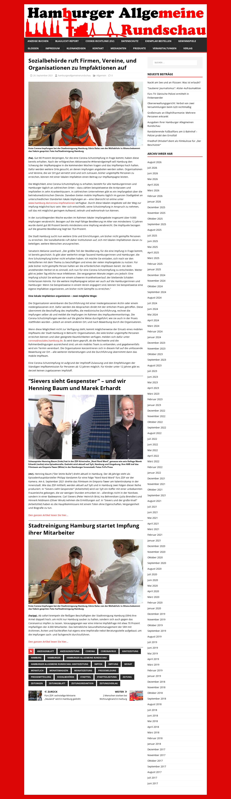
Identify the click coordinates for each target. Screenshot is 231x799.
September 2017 (156, 766)
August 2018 (154, 704)
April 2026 (153, 184)
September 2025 (156, 224)
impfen (98, 664)
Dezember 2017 (156, 749)
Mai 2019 (152, 653)
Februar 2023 (155, 399)
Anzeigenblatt (45, 651)
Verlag (187, 48)
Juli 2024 (152, 303)
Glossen (33, 48)
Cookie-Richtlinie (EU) (100, 41)
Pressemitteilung (41, 677)
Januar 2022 (154, 472)
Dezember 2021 (156, 478)
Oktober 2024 (155, 286)
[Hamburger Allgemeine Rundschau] (115, 35)
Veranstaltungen (164, 48)
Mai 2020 (152, 585)
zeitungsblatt (57, 683)
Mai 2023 (152, 382)
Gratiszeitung (130, 651)
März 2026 (153, 190)
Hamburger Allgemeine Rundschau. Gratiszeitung (59, 664)
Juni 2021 (152, 512)
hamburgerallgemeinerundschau (74, 75)
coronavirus (108, 651)
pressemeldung (107, 670)
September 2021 (156, 495)
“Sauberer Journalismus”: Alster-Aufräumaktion (174, 88)
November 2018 (156, 687)
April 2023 (153, 388)
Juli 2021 (152, 506)
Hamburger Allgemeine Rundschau (87, 657)
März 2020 (153, 597)
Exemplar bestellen (158, 41)
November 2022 (156, 416)
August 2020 (154, 568)
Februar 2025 (155, 263)
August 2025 (154, 229)
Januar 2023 (154, 405)
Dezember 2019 (156, 613)
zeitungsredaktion (82, 683)
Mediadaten (118, 48)
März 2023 (153, 393)
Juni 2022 (152, 444)
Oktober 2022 (155, 422)
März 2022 (153, 461)
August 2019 (154, 636)
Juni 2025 (152, 241)
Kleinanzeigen (76, 48)
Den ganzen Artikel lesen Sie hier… (48, 515)
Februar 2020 (155, 602)
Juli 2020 (152, 574)
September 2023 (156, 359)
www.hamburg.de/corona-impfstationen (51, 202)
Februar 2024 (155, 331)
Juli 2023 (152, 371)
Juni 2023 (152, 376)
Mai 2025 (152, 246)
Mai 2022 (152, 450)
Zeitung (127, 677)
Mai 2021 (152, 517)
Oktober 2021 (155, 489)
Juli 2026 (152, 167)
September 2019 (156, 630)
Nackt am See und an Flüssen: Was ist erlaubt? (173, 82)
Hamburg (36, 657)
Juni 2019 (152, 647)
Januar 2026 (154, 201)
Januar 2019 (154, 676)
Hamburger (54, 657)
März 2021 (153, 529)
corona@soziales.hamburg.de (45, 340)
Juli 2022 (152, 438)
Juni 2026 (152, 173)
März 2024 (153, 325)
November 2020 (156, 551)
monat (128, 664)
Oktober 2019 (155, 625)
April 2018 (153, 726)
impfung (113, 664)
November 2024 (156, 280)
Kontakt (98, 48)
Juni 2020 (152, 580)
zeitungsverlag (109, 683)
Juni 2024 (152, 309)
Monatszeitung (83, 670)
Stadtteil (85, 677)
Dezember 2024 (156, 275)
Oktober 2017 (155, 760)
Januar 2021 (154, 540)
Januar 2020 (154, 608)
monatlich (37, 670)
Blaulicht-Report (67, 41)
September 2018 (156, 698)
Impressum (52, 48)
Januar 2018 (154, 743)
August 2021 (154, 501)
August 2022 (154, 433)
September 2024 (156, 292)
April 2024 (153, 320)
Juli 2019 (152, 642)
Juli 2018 (152, 710)
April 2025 (153, 252)
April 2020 (153, 591)
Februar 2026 (155, 196)
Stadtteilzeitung (107, 677)
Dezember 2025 (156, 207)
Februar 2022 (155, 467)
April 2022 (153, 455)
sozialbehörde (65, 677)
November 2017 (156, 755)
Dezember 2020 (156, 546)
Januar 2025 (154, 269)
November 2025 (156, 212)
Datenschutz (129, 41)
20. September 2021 (43, 75)
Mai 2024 (152, 314)
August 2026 (154, 162)
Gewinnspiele (187, 41)
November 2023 (156, 348)
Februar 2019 (155, 670)
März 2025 (153, 258)
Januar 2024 (154, 337)
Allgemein (101, 75)
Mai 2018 (152, 721)
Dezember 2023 (156, 342)
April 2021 (153, 523)
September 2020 (156, 563)
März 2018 (153, 732)
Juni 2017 (152, 783)
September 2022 (156, 427)
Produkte (139, 48)
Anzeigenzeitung (69, 651)
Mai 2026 (152, 179)
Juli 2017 (152, 777)
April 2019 (153, 659)
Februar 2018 (155, 738)
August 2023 (154, 365)
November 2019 (156, 619)
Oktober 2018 (155, 692)
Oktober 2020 (155, 557)
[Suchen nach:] (175, 62)
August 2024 (154, 297)
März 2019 (153, 664)
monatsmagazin (59, 670)
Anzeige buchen (38, 41)
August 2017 (154, 772)
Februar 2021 (155, 534)
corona (90, 651)
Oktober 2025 (155, 218)
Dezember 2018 (156, 681)
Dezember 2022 (156, 410)
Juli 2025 (152, 235)
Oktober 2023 (155, 354)
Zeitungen (37, 683)
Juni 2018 (152, 715)
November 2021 (156, 484)
